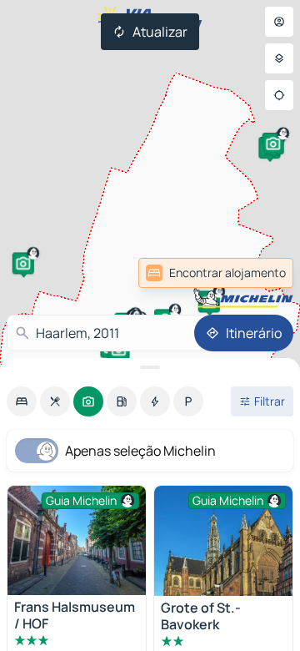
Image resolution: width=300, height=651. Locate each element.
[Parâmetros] (279, 58)
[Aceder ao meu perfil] (279, 22)
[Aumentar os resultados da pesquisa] (150, 367)
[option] (22, 401)
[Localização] (279, 95)
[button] (23, 263)
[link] (215, 273)
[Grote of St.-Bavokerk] (223, 541)
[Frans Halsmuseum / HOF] (77, 540)
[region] (223, 541)
